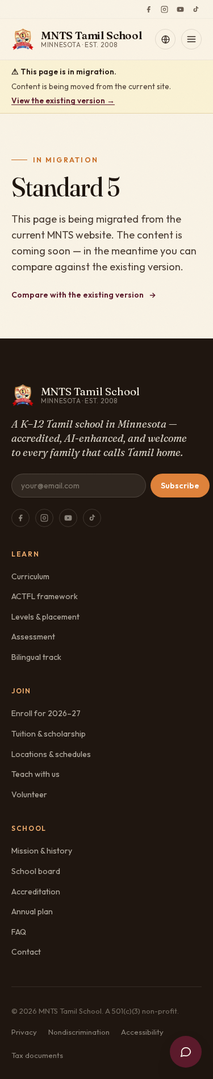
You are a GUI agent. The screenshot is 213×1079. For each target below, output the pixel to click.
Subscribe (180, 485)
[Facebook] (148, 9)
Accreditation (35, 891)
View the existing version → (63, 100)
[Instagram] (164, 9)
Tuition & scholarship (48, 734)
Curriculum (30, 576)
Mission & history (41, 851)
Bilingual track (36, 657)
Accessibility (142, 1031)
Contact (26, 952)
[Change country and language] (165, 39)
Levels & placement (45, 617)
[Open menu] (191, 39)
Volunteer (29, 794)
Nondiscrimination (79, 1031)
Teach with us (35, 774)
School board (35, 871)
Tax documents (37, 1055)
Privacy (24, 1031)
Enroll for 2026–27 (46, 713)
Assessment (33, 636)
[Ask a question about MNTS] (186, 1052)
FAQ (18, 932)
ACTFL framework (44, 596)
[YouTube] (180, 9)
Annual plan (32, 911)
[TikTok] (196, 9)
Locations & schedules (51, 754)
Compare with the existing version (77, 295)
